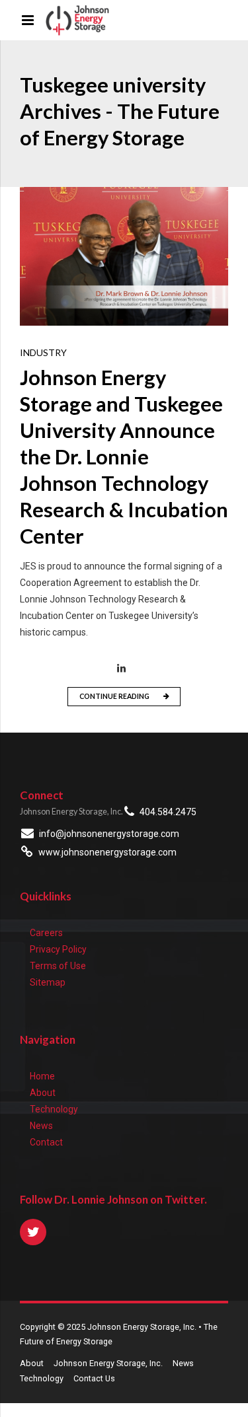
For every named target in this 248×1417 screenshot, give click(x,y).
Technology (54, 1109)
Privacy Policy (58, 949)
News (41, 1125)
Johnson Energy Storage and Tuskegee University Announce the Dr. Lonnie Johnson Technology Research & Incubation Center (124, 456)
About (43, 1092)
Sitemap (47, 982)
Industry (43, 352)
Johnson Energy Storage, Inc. (108, 1363)
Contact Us (94, 1378)
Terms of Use (58, 966)
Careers (46, 932)
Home (42, 1076)
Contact (46, 1142)
